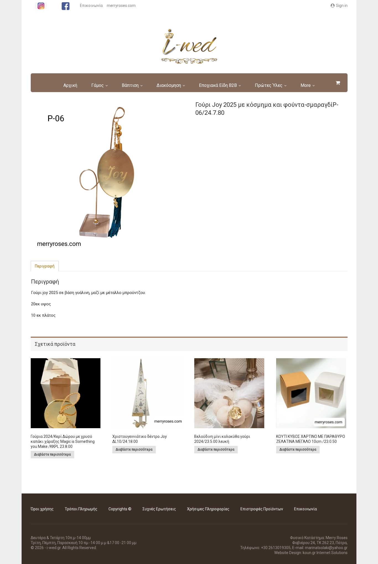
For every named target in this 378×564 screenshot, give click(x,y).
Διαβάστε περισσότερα (52, 454)
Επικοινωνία (91, 5)
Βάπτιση (130, 85)
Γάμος (97, 85)
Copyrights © (119, 509)
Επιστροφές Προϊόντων (261, 509)
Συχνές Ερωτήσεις (159, 509)
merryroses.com (121, 5)
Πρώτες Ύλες (269, 85)
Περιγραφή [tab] (45, 266)
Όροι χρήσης (42, 509)
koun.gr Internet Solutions (325, 552)
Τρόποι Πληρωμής (81, 509)
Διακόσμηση (169, 85)
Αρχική (70, 85)
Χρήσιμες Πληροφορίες (208, 509)
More (306, 85)
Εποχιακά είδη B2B (218, 85)
